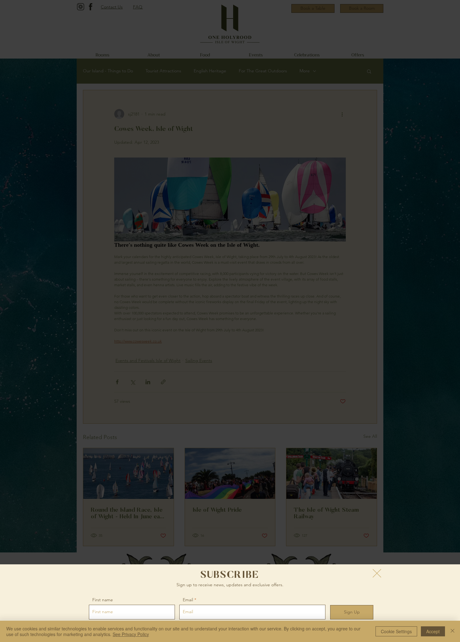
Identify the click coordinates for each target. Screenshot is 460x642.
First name (102, 600)
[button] (377, 573)
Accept (433, 631)
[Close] (452, 631)
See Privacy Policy (131, 634)
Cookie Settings (396, 631)
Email (188, 600)
